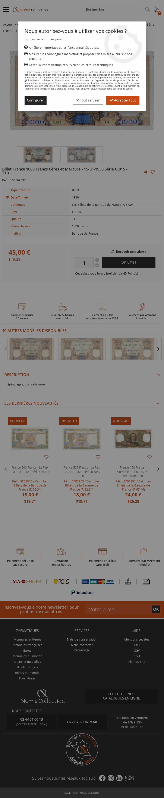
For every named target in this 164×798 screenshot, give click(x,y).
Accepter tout (124, 100)
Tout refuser (89, 100)
